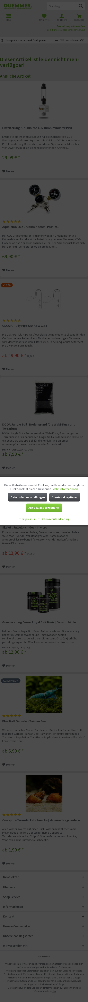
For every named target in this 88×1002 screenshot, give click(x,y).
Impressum (29, 519)
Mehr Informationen (65, 489)
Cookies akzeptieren (65, 497)
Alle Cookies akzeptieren (44, 508)
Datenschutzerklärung (55, 519)
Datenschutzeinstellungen (28, 497)
